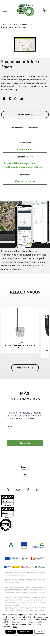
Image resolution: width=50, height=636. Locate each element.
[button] (4, 99)
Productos (13, 24)
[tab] (16, 128)
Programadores (26, 24)
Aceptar (10, 632)
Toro (20, 343)
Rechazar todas (25, 632)
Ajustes (39, 632)
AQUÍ (15, 627)
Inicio (3, 24)
